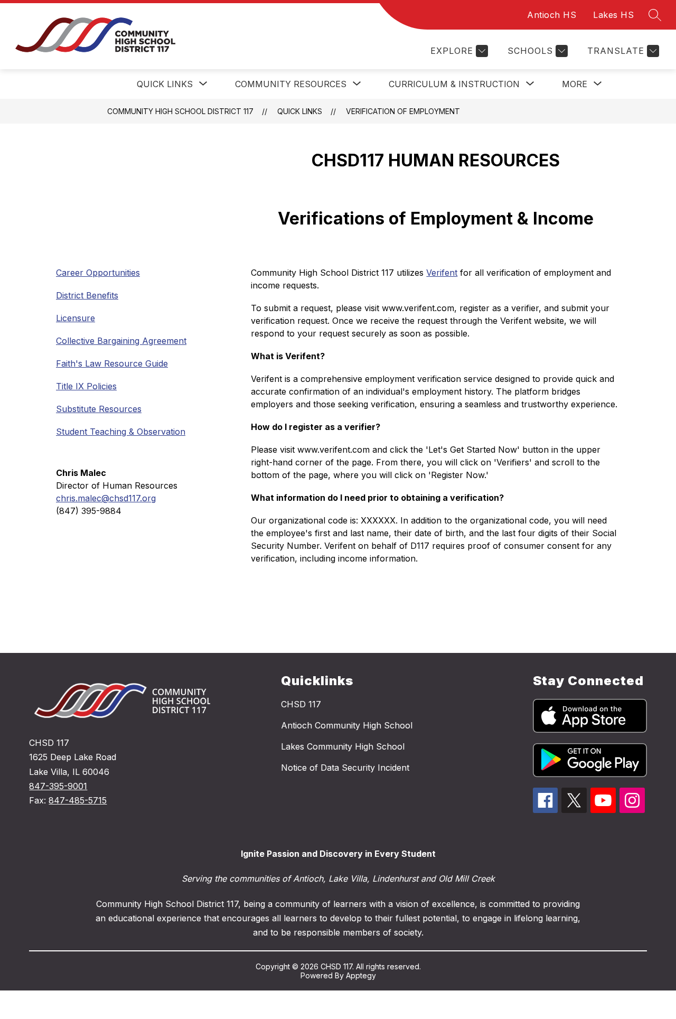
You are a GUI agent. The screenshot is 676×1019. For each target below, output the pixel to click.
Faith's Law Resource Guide (112, 363)
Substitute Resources (99, 409)
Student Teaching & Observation (120, 431)
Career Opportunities (98, 272)
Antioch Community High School (346, 725)
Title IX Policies (86, 386)
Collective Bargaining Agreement (121, 340)
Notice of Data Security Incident (345, 767)
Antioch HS (551, 15)
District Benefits (87, 295)
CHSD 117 (301, 704)
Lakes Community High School (343, 746)
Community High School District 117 (180, 111)
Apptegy (361, 975)
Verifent (441, 272)
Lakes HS (613, 15)
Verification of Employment (403, 111)
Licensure (75, 318)
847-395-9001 (58, 786)
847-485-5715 (78, 800)
